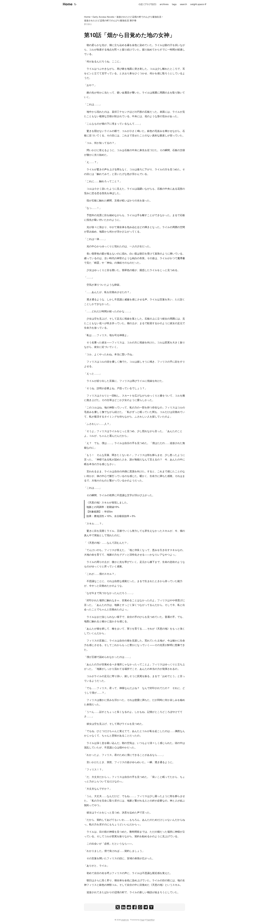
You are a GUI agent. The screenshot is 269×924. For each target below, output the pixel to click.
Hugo (142, 920)
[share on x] (118, 907)
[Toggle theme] (75, 4)
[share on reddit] (129, 907)
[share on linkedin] (123, 907)
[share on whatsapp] (140, 907)
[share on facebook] (134, 907)
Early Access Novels (103, 16)
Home (67, 4)
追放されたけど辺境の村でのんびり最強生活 (138, 16)
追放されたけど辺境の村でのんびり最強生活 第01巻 (110, 20)
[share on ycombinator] (151, 907)
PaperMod (150, 920)
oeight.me (125, 920)
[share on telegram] (146, 907)
